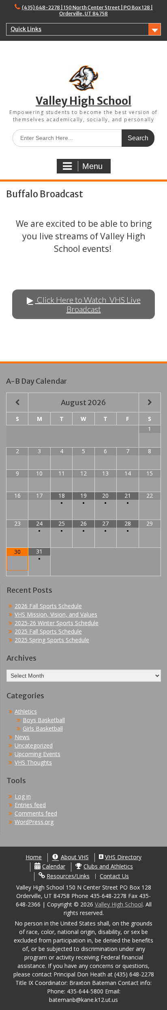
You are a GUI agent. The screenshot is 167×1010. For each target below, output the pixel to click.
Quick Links (26, 29)
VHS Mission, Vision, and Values (56, 614)
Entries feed (30, 805)
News (22, 737)
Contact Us (114, 876)
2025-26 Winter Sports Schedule (56, 623)
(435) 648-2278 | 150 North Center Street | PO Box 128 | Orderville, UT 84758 (87, 10)
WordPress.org (34, 822)
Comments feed (36, 813)
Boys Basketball (44, 720)
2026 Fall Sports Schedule (48, 606)
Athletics (26, 711)
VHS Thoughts (33, 762)
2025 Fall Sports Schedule (48, 631)
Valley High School (83, 101)
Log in (23, 796)
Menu (92, 166)
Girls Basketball (43, 728)
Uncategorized (34, 745)
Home (34, 857)
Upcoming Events (37, 754)
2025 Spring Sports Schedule (52, 640)
